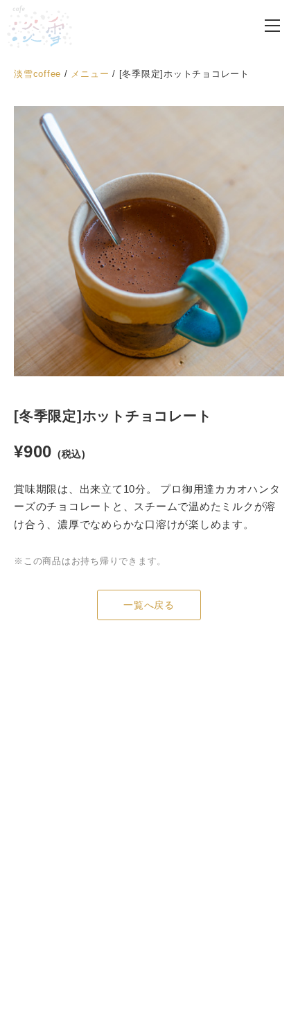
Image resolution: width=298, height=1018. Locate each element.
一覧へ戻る (149, 605)
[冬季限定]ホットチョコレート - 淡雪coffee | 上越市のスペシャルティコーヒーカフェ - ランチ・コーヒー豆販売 (39, 27)
